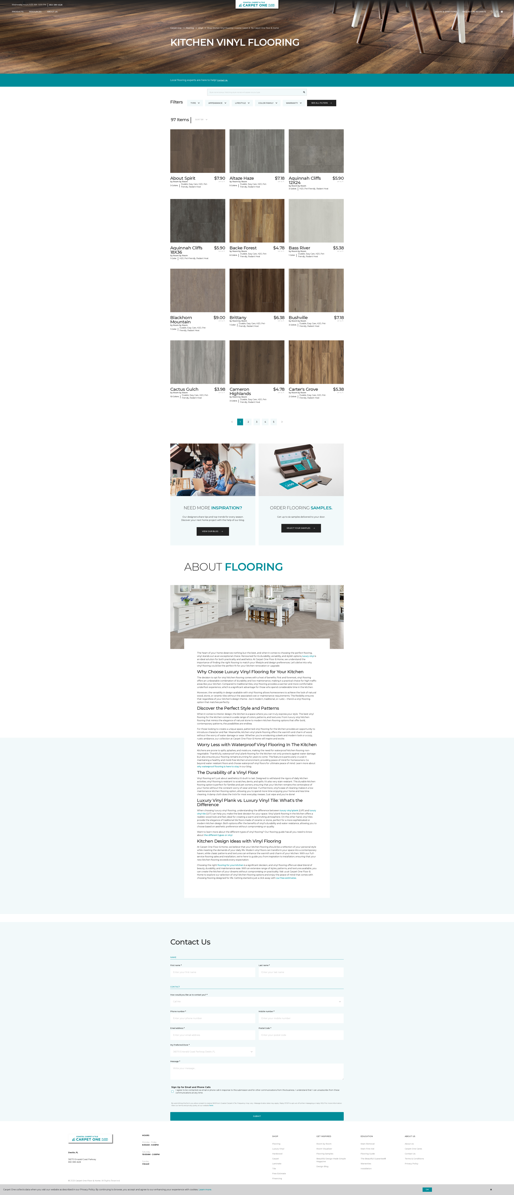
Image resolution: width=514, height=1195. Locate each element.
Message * (175, 1061)
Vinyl (200, 28)
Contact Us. (222, 80)
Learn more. (205, 1189)
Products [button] (17, 11)
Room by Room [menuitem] (323, 1144)
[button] (491, 12)
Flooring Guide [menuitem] (368, 1154)
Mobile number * (266, 1011)
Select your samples (298, 528)
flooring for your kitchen (230, 865)
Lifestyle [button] (240, 103)
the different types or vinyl (218, 835)
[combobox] (254, 92)
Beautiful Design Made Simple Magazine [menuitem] (331, 1160)
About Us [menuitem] (409, 1144)
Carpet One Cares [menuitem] (413, 1149)
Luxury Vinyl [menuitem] (278, 1149)
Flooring (190, 28)
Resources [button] (35, 11)
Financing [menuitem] (277, 1178)
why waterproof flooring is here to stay (218, 766)
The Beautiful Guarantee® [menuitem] (373, 1158)
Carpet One (176, 28)
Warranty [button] (292, 103)
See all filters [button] (319, 103)
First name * (176, 965)
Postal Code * (265, 1028)
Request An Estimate (474, 11)
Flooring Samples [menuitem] (324, 1154)
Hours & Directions (446, 11)
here (211, 1105)
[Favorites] (496, 12)
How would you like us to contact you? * (188, 995)
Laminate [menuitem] (276, 1163)
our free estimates (286, 878)
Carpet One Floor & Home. (88, 1180)
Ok (427, 1189)
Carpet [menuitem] (275, 1158)
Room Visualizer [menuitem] (324, 1149)
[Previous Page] (232, 422)
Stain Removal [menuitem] (368, 1144)
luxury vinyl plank (289, 810)
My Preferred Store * (179, 1045)
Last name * (264, 965)
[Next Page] (282, 422)
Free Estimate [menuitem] (279, 1173)
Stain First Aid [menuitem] (367, 1149)
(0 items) (502, 12)
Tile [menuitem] (274, 1168)
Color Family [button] (265, 103)
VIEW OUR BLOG (210, 531)
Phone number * (178, 1011)
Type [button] (193, 103)
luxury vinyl (308, 656)
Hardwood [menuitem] (277, 1154)
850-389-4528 (55, 5)
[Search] (304, 92)
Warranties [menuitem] (366, 1163)
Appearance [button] (215, 103)
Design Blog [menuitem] (322, 1166)
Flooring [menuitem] (276, 1144)
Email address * (177, 1028)
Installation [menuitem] (366, 1168)
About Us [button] (52, 11)
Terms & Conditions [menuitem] (414, 1158)
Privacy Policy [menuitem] (411, 1163)
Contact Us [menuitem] (410, 1154)
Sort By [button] (199, 119)
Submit (257, 1116)
